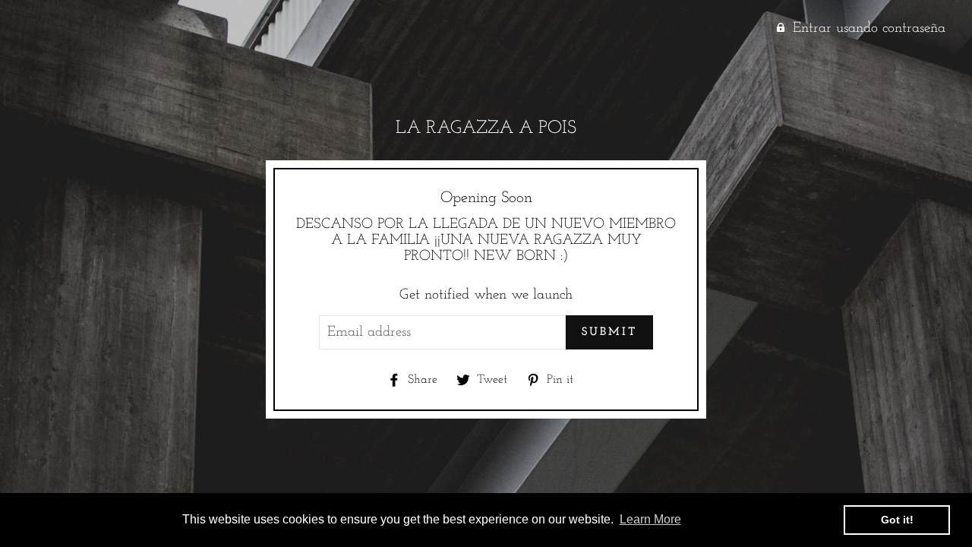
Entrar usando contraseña (869, 28)
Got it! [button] (897, 520)
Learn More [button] (650, 519)
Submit (609, 332)
